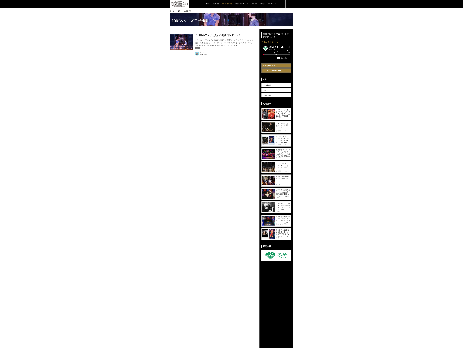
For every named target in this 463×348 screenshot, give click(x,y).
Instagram (267, 95)
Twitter (266, 90)
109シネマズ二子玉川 (190, 21)
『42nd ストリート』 (270, 42)
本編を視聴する (269, 65)
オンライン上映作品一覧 (272, 71)
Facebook (267, 85)
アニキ (202, 52)
